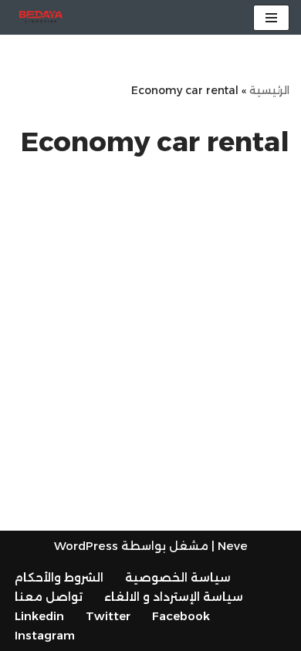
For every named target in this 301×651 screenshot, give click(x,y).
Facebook (181, 616)
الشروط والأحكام (59, 577)
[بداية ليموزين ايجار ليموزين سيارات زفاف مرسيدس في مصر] (41, 17)
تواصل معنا (49, 596)
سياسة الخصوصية (178, 577)
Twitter (108, 616)
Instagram (45, 635)
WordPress (86, 545)
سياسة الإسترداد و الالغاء (173, 596)
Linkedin (39, 616)
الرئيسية (269, 90)
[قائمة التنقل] (271, 18)
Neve (233, 545)
